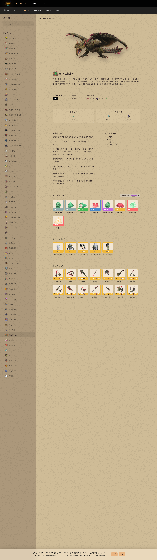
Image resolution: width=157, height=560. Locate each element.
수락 (122, 554)
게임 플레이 (20, 3)
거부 (114, 554)
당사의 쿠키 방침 (84, 555)
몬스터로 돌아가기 (49, 18)
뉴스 (34, 3)
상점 (44, 3)
